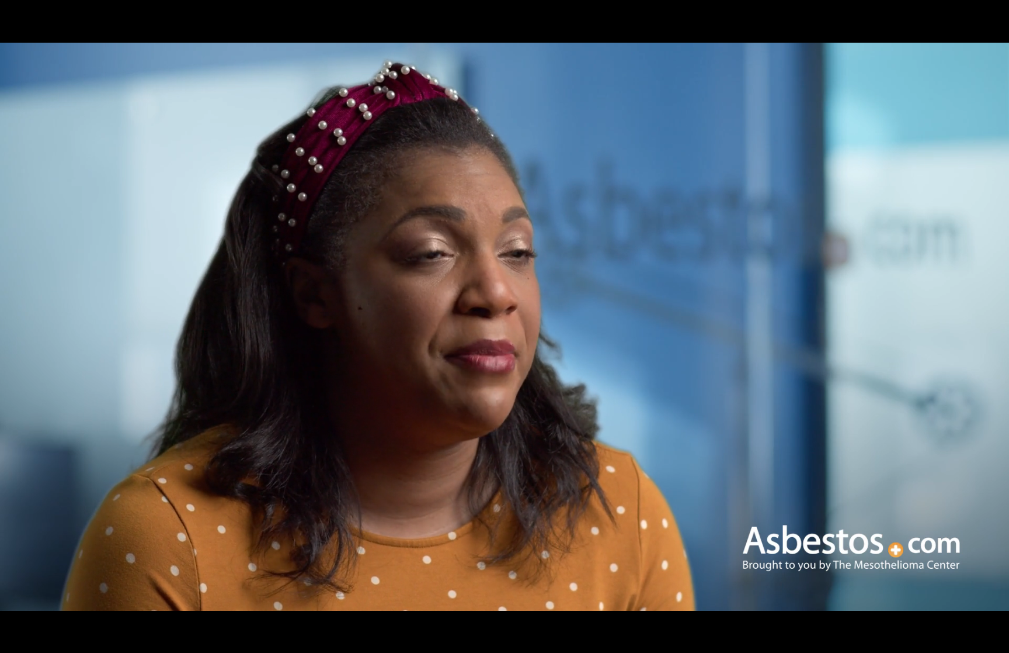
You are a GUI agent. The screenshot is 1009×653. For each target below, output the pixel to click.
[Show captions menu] (872, 640)
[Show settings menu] (933, 640)
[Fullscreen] (994, 640)
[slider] (460, 640)
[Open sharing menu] (963, 640)
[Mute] (903, 640)
